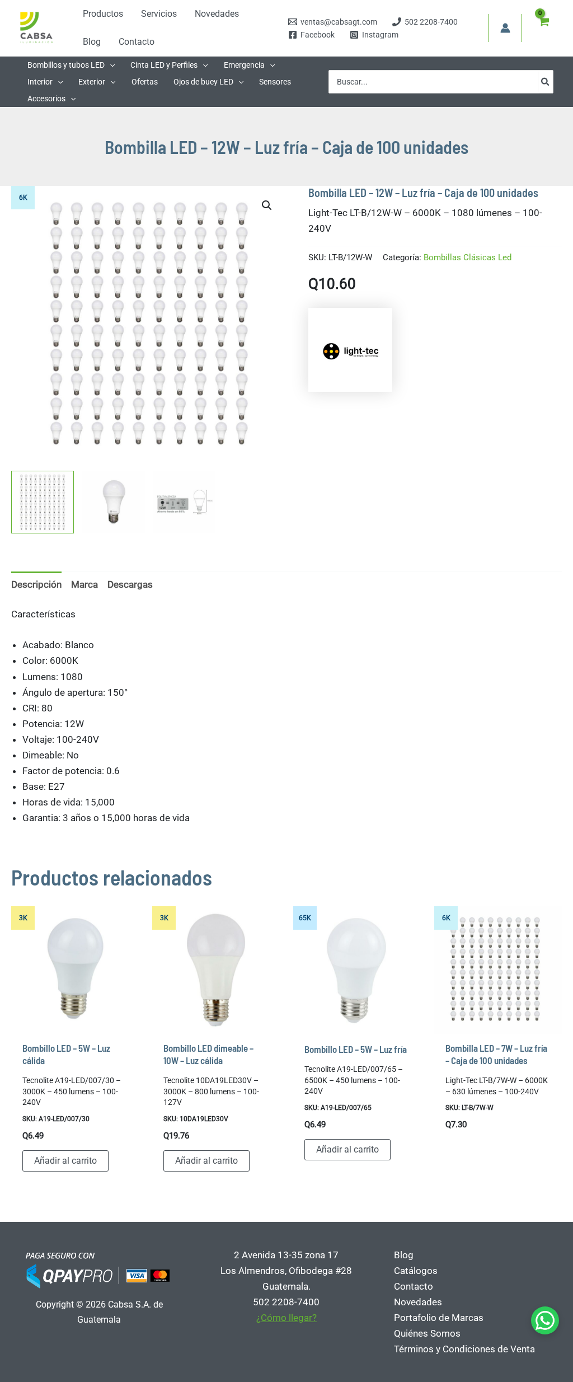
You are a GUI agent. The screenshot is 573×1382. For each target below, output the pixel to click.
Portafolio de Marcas (438, 1317)
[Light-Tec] (350, 350)
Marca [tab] (84, 584)
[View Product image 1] (42, 502)
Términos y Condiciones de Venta (464, 1349)
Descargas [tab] (130, 584)
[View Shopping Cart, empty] (543, 28)
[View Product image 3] (184, 502)
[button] (110, 65)
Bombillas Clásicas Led (467, 257)
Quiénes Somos (427, 1333)
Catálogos (416, 1270)
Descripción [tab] (36, 584)
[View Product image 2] (113, 502)
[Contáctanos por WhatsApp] (545, 1320)
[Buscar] (545, 82)
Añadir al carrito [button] (65, 1160)
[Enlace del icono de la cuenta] (505, 28)
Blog (404, 1255)
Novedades (418, 1302)
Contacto (413, 1286)
